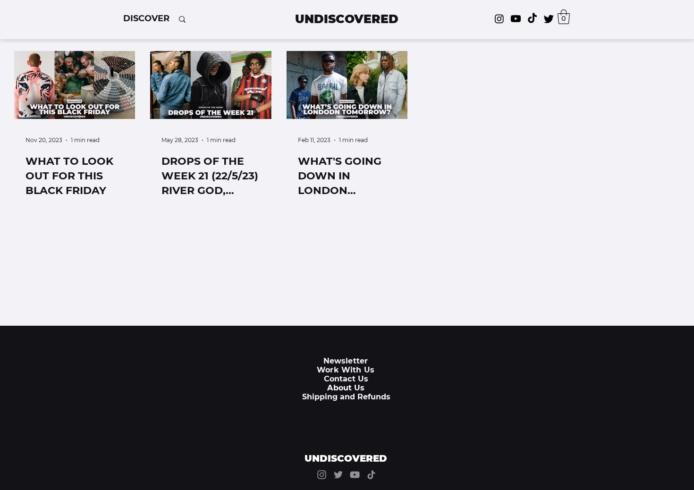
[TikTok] (532, 19)
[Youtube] (516, 19)
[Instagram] (499, 19)
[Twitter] (549, 19)
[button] (146, 18)
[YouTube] (355, 475)
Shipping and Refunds (346, 396)
